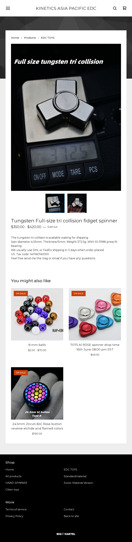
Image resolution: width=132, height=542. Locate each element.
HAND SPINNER (16, 482)
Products (30, 37)
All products (13, 476)
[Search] (115, 8)
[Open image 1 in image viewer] (66, 117)
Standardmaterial (75, 476)
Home (15, 37)
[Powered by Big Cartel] (66, 533)
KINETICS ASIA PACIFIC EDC (66, 8)
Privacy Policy (14, 516)
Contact (69, 509)
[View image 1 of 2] (55, 203)
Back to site (71, 516)
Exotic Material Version (78, 482)
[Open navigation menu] (8, 8)
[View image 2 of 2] (77, 203)
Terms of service (16, 509)
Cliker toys (12, 489)
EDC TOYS (47, 37)
